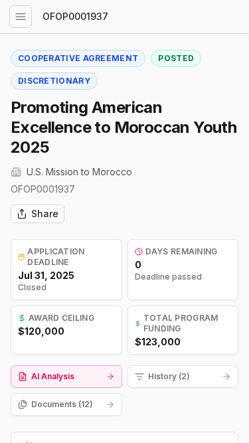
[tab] (66, 376)
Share (44, 213)
